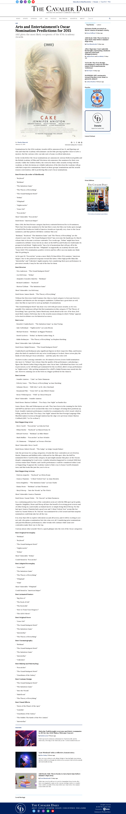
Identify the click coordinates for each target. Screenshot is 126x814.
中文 (109, 2)
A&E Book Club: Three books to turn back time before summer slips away (59, 775)
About (34, 808)
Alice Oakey (43, 755)
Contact (41, 808)
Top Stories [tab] (90, 25)
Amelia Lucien (44, 735)
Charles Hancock (22, 142)
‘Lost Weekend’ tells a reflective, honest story (56, 753)
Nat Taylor (89, 70)
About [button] (82, 18)
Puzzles (53, 18)
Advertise (73, 18)
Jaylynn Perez (90, 56)
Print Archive (91, 214)
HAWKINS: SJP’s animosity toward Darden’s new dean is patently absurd (96, 77)
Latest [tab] (99, 25)
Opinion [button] (34, 18)
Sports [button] (25, 18)
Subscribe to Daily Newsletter (82, 2)
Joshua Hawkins (91, 81)
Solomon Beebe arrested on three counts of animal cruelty (97, 29)
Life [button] (41, 18)
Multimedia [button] (63, 18)
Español (104, 2)
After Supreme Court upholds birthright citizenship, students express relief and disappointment (97, 51)
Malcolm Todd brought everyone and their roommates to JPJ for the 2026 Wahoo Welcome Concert (60, 732)
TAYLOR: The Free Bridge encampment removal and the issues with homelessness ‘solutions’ (96, 65)
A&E (16, 23)
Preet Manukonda (45, 778)
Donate (96, 2)
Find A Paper (81, 808)
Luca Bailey (100, 56)
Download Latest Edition (101, 214)
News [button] (18, 18)
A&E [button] (46, 18)
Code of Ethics (69, 808)
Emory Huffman (90, 33)
